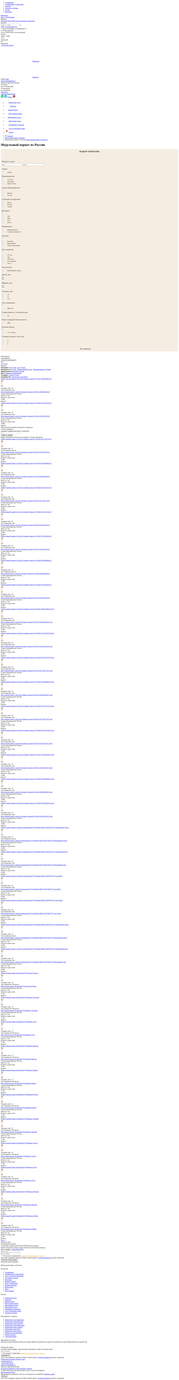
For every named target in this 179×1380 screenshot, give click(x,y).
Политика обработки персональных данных (16, 1368)
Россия (9, 195)
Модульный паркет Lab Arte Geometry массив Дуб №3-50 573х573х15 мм (26, 671)
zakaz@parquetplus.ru (8, 81)
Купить (3, 401)
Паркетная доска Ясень (13, 1331)
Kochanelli (10, 181)
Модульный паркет (12, 1303)
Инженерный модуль (14, 270)
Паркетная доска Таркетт (14, 1327)
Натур (9, 202)
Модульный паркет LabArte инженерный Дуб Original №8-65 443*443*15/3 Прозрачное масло (34, 938)
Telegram (35, 77)
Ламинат (8, 1300)
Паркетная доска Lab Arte (14, 1323)
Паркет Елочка (10, 1335)
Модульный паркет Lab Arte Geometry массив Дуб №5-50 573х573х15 (25, 501)
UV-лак (9, 255)
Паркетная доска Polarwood (14, 1325)
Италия (9, 193)
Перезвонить (6, 1355)
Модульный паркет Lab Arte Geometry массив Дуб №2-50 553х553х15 (25, 416)
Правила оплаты (11, 1285)
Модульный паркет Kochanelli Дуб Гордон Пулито (18, 986)
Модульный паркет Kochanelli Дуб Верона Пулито (18, 1108)
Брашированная (12, 230)
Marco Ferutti (11, 183)
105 (6, 364)
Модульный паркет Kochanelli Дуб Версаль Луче (18, 1180)
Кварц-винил (9, 1302)
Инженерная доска (11, 1305)
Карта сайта (9, 1287)
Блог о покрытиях (11, 1283)
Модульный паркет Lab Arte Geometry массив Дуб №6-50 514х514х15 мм (26, 743)
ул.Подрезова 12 (6, 1361)
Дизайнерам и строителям (14, 4)
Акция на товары (11, 1313)
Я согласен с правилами (24, 1256)
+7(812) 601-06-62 (7, 45)
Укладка (8, 6)
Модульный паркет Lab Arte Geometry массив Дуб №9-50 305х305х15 (25, 598)
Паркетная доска (11, 1298)
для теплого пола (17, 377)
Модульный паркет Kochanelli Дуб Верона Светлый (19, 1010)
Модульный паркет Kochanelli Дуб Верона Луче (18, 1035)
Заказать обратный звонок (10, 83)
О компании (9, 2)
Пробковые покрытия (12, 1309)
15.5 (8, 299)
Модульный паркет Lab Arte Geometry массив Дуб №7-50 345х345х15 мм (26, 768)
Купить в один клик (8, 397)
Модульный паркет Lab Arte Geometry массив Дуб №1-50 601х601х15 (25, 392)
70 (4, 364)
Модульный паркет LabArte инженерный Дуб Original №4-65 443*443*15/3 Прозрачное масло (34, 840)
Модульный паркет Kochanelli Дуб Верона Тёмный (19, 1132)
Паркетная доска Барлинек (14, 1320)
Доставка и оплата (11, 1278)
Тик (8, 220)
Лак (8, 257)
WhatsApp (35, 61)
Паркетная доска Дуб (12, 1329)
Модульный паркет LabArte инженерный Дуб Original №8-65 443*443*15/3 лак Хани (31, 913)
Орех (9, 218)
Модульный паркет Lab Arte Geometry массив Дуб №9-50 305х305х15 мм (26, 816)
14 (8, 294)
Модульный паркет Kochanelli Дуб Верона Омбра (18, 1083)
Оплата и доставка (11, 8)
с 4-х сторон (11, 332)
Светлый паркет (10, 1336)
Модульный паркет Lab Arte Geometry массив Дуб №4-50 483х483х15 (25, 476)
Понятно (4, 1376)
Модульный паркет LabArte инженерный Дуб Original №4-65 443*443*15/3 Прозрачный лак (33, 865)
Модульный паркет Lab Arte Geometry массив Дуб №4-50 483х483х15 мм (26, 695)
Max (7, 79)
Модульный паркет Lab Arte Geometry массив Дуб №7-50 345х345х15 (25, 549)
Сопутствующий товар (13, 1311)
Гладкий (48, 369)
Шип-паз (10, 308)
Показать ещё (5, 1242)
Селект (9, 207)
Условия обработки (44, 1258)
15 (8, 297)
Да (8, 315)
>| (4, 1240)
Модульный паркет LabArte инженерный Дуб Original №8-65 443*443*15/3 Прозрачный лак (33, 962)
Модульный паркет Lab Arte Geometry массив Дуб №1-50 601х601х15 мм (26, 622)
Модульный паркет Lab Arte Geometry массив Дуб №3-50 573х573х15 (25, 452)
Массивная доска (11, 1307)
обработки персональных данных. (33, 1256)
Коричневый (11, 243)
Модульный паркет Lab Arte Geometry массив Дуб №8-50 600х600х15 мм (26, 792)
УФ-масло (10, 259)
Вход (2, 17)
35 (1, 364)
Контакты (8, 12)
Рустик (9, 204)
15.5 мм (16, 375)
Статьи (7, 10)
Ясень (9, 222)
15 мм (11, 375)
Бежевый (10, 241)
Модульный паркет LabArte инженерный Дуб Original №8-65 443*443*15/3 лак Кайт (31, 889)
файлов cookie (50, 1374)
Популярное (5, 356)
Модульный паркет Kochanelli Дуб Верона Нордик (19, 1059)
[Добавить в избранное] (89, 384)
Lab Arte (10, 179)
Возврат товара (10, 1281)
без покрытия (11, 261)
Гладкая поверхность (14, 232)
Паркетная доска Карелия (14, 1322)
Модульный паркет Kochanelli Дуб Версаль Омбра (18, 1229)
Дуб (8, 216)
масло (9, 263)
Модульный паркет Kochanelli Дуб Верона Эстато (18, 1156)
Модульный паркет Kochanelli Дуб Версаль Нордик (19, 1205)
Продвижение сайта (8, 1372)
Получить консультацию (9, 1260)
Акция (9, 172)
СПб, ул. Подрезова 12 (9, 27)
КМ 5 (9, 323)
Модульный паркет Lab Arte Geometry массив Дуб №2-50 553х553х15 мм (26, 646)
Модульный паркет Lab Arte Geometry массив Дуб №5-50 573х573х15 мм (26, 719)
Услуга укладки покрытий (14, 1276)
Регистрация (10, 17)
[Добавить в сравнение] (89, 381)
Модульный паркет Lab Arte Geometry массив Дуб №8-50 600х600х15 (25, 573)
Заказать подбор (7, 435)
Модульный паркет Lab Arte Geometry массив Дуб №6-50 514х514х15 (25, 525)
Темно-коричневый (13, 245)
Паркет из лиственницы (13, 1333)
